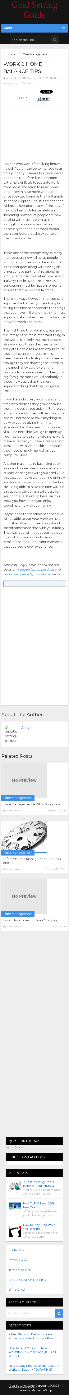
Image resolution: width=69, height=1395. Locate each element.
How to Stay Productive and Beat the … (39, 1227)
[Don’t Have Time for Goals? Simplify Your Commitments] (24, 896)
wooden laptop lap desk (35, 569)
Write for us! (17, 1289)
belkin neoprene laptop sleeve (26, 574)
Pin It (23, 98)
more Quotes (15, 1147)
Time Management (18, 798)
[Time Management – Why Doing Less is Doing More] (24, 780)
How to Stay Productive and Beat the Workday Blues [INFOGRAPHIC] (34, 1367)
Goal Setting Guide (22, 1385)
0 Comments (28, 83)
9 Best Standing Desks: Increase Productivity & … (40, 1184)
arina (25, 727)
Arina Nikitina (13, 78)
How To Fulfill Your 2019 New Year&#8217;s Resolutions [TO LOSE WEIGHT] (33, 1352)
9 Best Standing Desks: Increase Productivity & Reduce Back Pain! (31, 1336)
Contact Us (16, 1250)
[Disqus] (34, 987)
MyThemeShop (41, 1390)
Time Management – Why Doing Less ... (32, 804)
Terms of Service (20, 1270)
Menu (8, 28)
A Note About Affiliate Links (27, 1280)
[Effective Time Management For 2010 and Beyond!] (24, 837)
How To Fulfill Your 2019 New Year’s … (39, 1205)
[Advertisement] (35, 132)
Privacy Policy (18, 1260)
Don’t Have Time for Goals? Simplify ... (31, 920)
